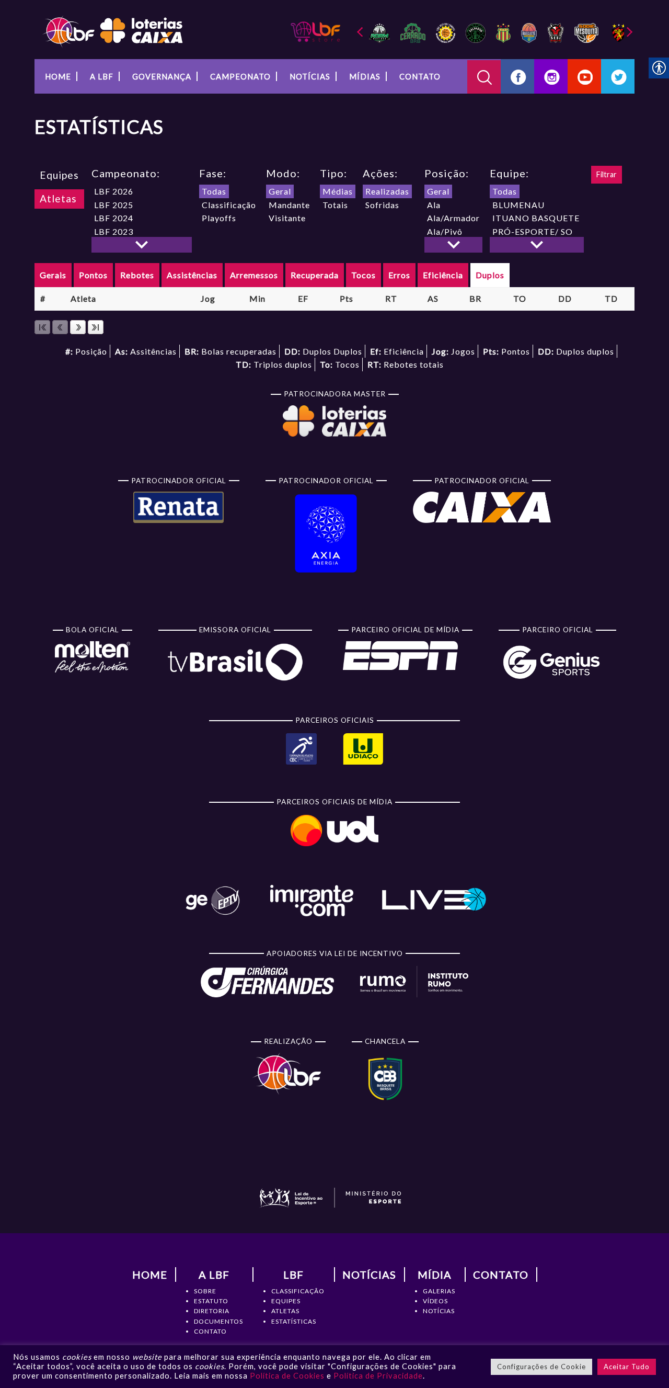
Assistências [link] (192, 275)
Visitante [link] (287, 218)
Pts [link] (346, 298)
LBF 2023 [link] (113, 231)
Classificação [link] (229, 205)
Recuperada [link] (315, 275)
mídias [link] (364, 76)
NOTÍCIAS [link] (439, 1311)
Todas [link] (214, 191)
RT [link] (391, 298)
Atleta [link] (83, 298)
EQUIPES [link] (286, 1301)
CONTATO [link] (210, 1331)
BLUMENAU (518, 205)
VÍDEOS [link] (435, 1301)
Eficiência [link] (443, 275)
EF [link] (303, 298)
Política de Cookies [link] (287, 1375)
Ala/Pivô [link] (445, 231)
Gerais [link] (53, 275)
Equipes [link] (59, 175)
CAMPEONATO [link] (240, 76)
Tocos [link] (363, 275)
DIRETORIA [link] (211, 1311)
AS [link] (433, 298)
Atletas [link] (58, 198)
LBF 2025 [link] (113, 205)
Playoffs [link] (219, 218)
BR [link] (475, 298)
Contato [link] (420, 76)
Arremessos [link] (254, 275)
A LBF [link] (101, 76)
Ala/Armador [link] (453, 218)
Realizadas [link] (387, 191)
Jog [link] (208, 298)
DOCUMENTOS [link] (218, 1321)
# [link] (42, 298)
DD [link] (565, 298)
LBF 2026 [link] (113, 191)
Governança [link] (161, 76)
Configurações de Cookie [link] (541, 1366)
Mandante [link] (289, 205)
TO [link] (519, 298)
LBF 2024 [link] (113, 218)
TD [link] (611, 298)
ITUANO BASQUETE (536, 218)
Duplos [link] (490, 275)
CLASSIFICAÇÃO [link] (298, 1291)
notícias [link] (310, 76)
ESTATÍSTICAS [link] (293, 1321)
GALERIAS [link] (439, 1291)
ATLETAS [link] (285, 1311)
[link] (112, 31)
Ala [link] (434, 205)
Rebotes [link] (137, 275)
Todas (504, 191)
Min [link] (257, 298)
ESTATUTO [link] (211, 1301)
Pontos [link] (93, 275)
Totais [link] (335, 205)
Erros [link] (399, 275)
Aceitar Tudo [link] (627, 1366)
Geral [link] (280, 191)
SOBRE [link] (205, 1291)
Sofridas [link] (382, 205)
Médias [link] (337, 191)
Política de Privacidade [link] (378, 1375)
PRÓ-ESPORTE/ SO (532, 231)
